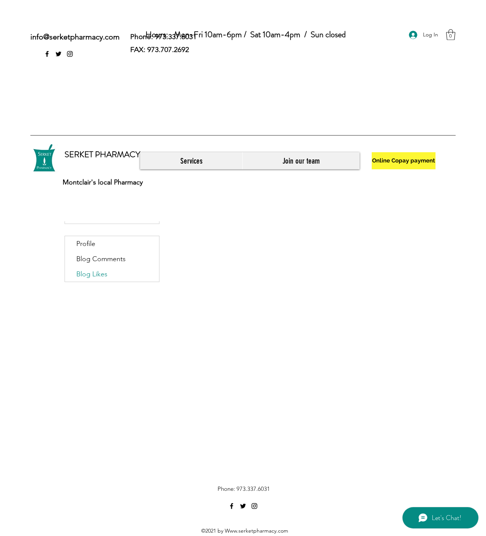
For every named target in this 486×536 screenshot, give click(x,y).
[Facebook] (47, 54)
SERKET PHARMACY (102, 154)
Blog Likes (91, 274)
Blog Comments (101, 259)
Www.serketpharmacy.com (256, 530)
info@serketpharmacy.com (75, 36)
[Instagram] (70, 54)
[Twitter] (58, 54)
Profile (85, 244)
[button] (450, 34)
